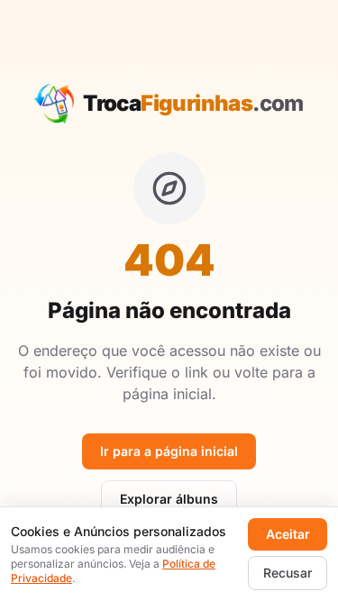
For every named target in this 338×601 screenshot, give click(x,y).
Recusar (287, 572)
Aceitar (288, 534)
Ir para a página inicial (169, 451)
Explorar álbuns (169, 498)
